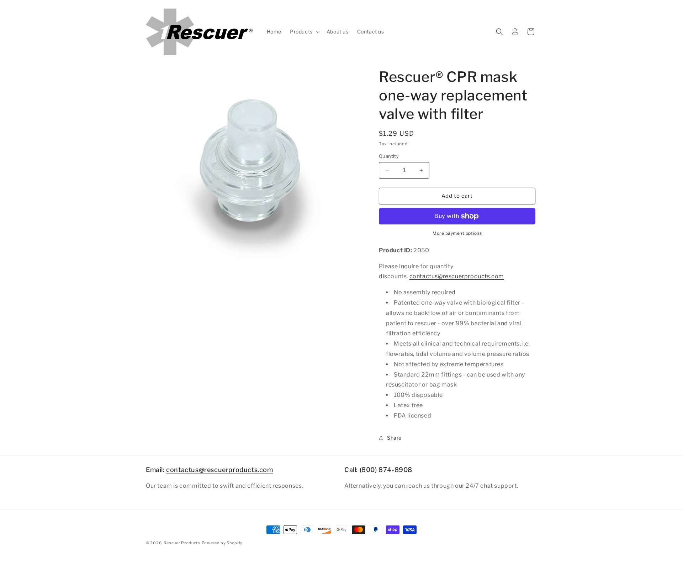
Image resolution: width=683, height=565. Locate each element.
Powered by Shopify (222, 542)
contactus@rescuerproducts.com (456, 276)
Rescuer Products (182, 542)
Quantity (389, 156)
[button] (304, 31)
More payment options (457, 233)
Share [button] (394, 438)
